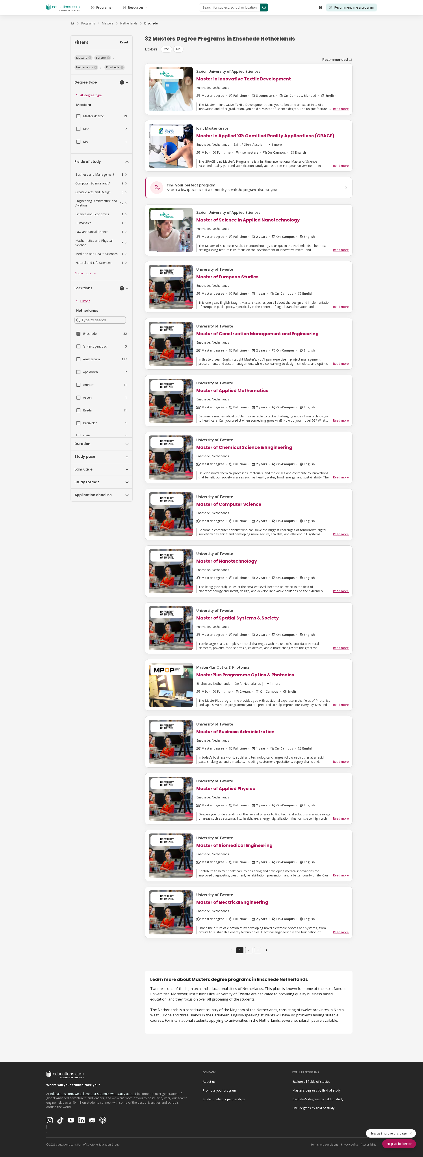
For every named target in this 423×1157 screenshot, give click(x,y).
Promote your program (219, 1090)
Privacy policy (349, 1144)
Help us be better (399, 1144)
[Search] (264, 7)
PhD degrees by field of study (313, 1108)
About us (209, 1081)
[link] (151, 23)
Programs (103, 7)
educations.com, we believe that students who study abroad (93, 1094)
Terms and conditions (324, 1144)
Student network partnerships (224, 1099)
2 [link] (249, 950)
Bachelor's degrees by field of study (317, 1099)
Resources (135, 7)
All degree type (91, 95)
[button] (83, 57)
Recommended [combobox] (335, 59)
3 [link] (257, 950)
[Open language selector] (321, 7)
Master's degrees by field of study (316, 1090)
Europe (85, 301)
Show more (83, 273)
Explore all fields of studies (311, 1081)
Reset (124, 42)
